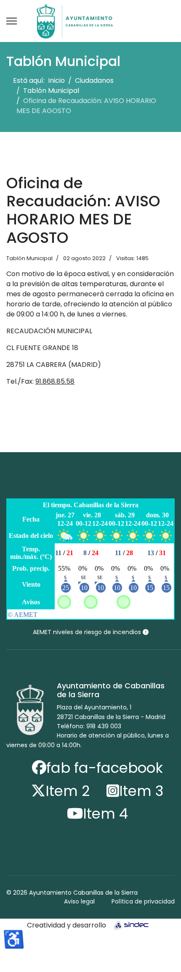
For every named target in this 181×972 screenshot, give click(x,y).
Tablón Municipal (29, 258)
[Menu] (11, 21)
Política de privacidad (143, 901)
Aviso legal (79, 901)
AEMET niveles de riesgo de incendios (88, 632)
